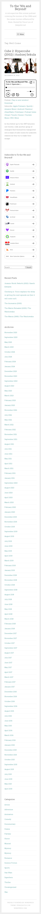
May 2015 (8, 784)
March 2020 (9, 502)
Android (21, 109)
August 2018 (9, 594)
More (17, 118)
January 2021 (9, 478)
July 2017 (8, 657)
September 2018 (10, 590)
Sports (7, 868)
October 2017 (9, 643)
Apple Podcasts (19, 106)
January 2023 (9, 405)
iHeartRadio (9, 112)
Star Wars (8, 872)
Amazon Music (10, 109)
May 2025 (8, 342)
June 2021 (8, 454)
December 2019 (10, 517)
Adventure (8, 809)
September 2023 (10, 381)
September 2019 (10, 531)
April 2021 (8, 463)
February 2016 (10, 740)
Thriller (7, 882)
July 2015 (8, 774)
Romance (8, 858)
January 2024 (9, 366)
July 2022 (8, 415)
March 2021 (8, 468)
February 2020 (10, 507)
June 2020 (8, 492)
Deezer (21, 115)
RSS (12, 118)
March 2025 (9, 347)
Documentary (9, 824)
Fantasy (7, 834)
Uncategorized (10, 887)
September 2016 (10, 706)
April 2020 (8, 497)
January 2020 (9, 512)
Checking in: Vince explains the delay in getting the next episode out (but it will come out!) (19, 295)
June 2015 (8, 779)
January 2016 (9, 745)
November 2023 (10, 376)
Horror (7, 838)
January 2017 (9, 687)
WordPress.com (20, 908)
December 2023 (10, 371)
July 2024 (8, 357)
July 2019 (8, 541)
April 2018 (8, 614)
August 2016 (9, 711)
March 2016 (8, 735)
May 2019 (8, 551)
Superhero (8, 877)
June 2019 (8, 546)
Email (7, 115)
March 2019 (8, 560)
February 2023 (10, 400)
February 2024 (10, 361)
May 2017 (8, 667)
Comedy (7, 819)
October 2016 (9, 701)
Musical (7, 843)
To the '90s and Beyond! (20, 7)
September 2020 (10, 483)
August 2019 (9, 536)
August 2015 (9, 769)
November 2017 (10, 638)
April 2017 (8, 672)
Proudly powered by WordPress (20, 902)
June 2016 (8, 721)
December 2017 (10, 633)
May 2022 (8, 420)
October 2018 (9, 585)
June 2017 (8, 662)
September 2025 (10, 337)
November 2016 (10, 696)
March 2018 (8, 619)
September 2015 (10, 764)
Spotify (29, 106)
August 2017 (9, 653)
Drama (7, 829)
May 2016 (8, 726)
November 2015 (10, 755)
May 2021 (8, 458)
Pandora (28, 109)
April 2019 (8, 556)
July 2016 (8, 716)
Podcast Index (30, 112)
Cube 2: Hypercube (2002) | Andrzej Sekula (20, 52)
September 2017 (10, 648)
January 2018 (9, 628)
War (6, 892)
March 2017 (8, 677)
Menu (21, 34)
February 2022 (10, 429)
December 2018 (10, 575)
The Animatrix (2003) (13, 303)
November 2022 (10, 410)
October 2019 (9, 527)
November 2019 (10, 522)
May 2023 (8, 391)
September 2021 (10, 439)
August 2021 (9, 444)
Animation (8, 814)
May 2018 (8, 609)
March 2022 (9, 424)
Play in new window (20, 100)
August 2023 (9, 386)
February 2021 (10, 473)
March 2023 (9, 395)
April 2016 (8, 730)
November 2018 (10, 580)
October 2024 (9, 352)
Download (8, 103)
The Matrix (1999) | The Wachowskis (19, 316)
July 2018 (8, 599)
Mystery (7, 848)
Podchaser (19, 112)
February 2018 (10, 623)
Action (7, 805)
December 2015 (10, 750)
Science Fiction (10, 863)
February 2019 (10, 565)
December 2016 (10, 692)
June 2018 (8, 604)
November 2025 (10, 332)
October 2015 (9, 759)
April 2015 (8, 789)
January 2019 (9, 570)
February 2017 (10, 682)
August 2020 (9, 488)
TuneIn (14, 115)
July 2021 (8, 449)
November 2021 (10, 434)
